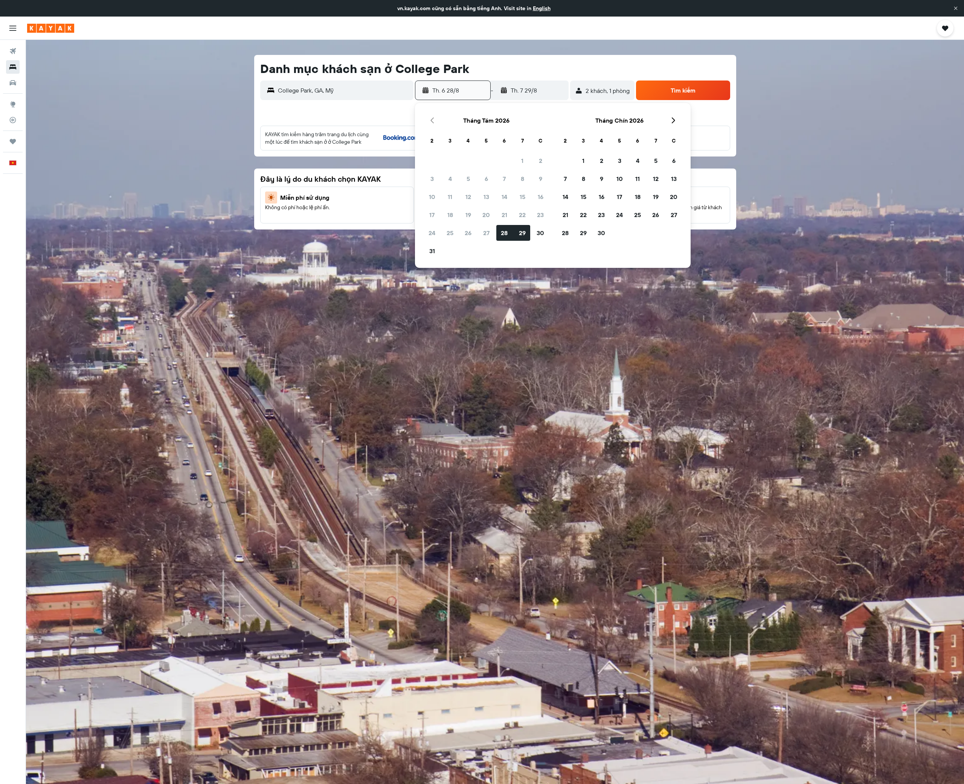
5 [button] (468, 178)
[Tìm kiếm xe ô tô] (13, 82)
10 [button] (432, 197)
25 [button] (450, 233)
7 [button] (504, 178)
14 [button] (504, 197)
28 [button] (504, 233)
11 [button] (450, 197)
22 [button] (522, 215)
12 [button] (468, 197)
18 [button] (450, 215)
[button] (955, 8)
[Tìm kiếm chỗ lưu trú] (13, 66)
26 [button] (468, 233)
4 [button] (450, 178)
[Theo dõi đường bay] (13, 120)
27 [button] (486, 233)
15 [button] (522, 197)
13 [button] (486, 197)
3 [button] (432, 178)
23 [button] (540, 215)
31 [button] (432, 251)
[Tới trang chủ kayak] (50, 28)
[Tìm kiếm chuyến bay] (13, 51)
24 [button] (432, 233)
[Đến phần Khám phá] (13, 104)
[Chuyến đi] (13, 141)
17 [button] (432, 215)
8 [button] (522, 178)
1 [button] (522, 160)
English (542, 8)
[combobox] (344, 90)
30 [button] (540, 233)
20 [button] (486, 215)
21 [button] (504, 215)
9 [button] (540, 178)
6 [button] (486, 178)
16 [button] (540, 197)
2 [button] (540, 160)
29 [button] (522, 233)
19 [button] (468, 215)
